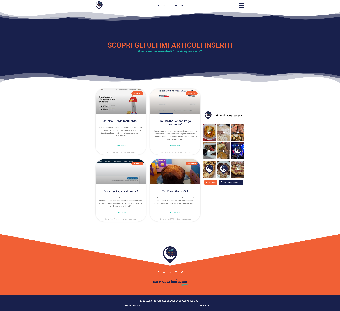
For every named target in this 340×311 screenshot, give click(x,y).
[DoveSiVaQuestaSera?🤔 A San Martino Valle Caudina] (209, 169)
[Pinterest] (182, 6)
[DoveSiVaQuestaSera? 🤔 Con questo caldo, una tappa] (223, 169)
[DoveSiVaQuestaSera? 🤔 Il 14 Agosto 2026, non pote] (209, 132)
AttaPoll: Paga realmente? (120, 121)
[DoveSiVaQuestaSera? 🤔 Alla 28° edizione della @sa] (209, 150)
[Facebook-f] (158, 6)
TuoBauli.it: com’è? (175, 191)
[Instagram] (164, 6)
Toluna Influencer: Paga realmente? (175, 122)
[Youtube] (176, 6)
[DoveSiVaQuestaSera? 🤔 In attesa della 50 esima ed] (223, 150)
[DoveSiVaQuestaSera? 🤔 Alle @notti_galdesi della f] (237, 150)
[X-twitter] (170, 6)
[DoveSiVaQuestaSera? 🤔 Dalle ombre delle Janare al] (237, 169)
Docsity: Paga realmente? (121, 191)
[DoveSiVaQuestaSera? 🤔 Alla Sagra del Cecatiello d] (223, 132)
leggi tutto (121, 146)
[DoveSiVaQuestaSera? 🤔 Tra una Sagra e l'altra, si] (237, 132)
